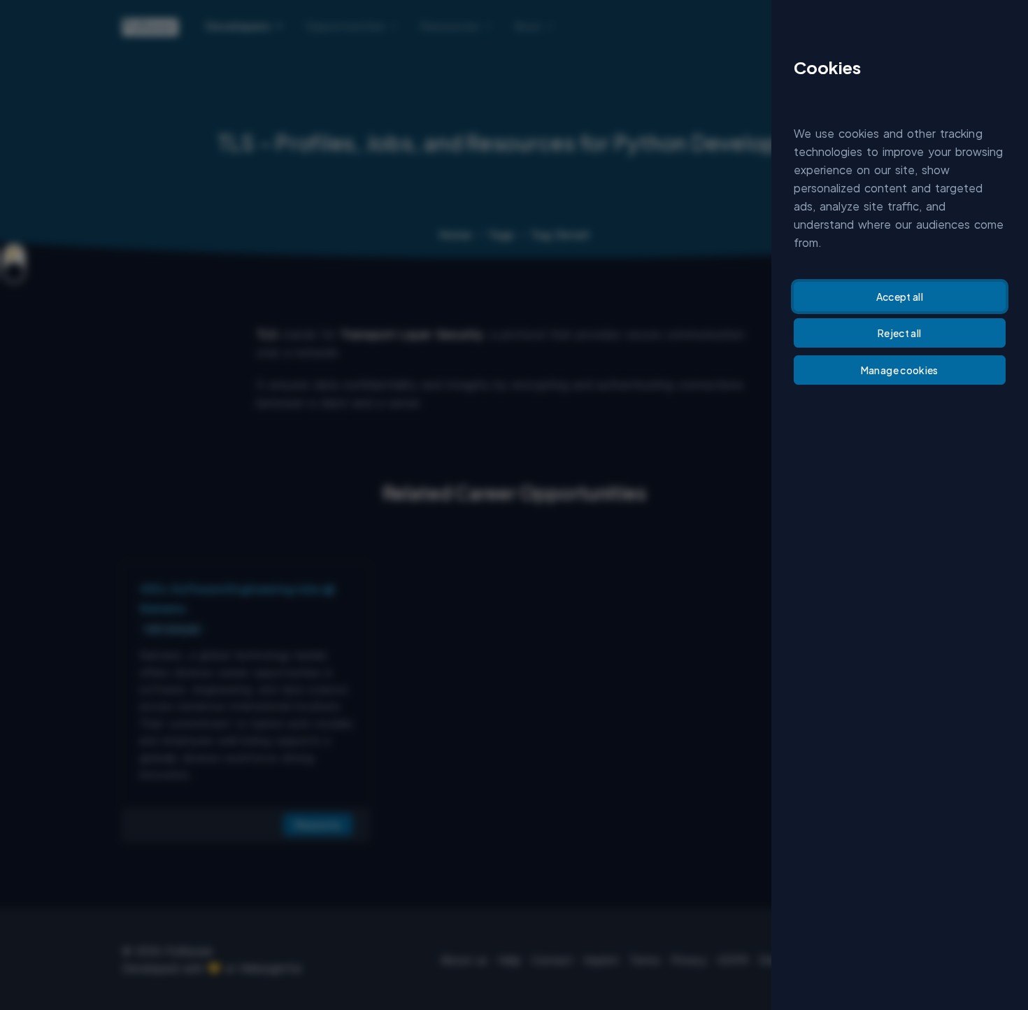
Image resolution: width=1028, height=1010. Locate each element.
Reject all (900, 333)
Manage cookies (899, 370)
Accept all (900, 296)
